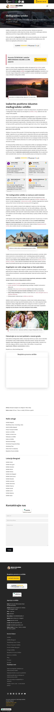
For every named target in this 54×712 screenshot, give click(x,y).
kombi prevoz (41, 259)
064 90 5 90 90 (40, 60)
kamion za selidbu (10, 261)
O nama (9, 660)
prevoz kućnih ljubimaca (21, 289)
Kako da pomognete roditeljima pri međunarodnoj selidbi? (15, 669)
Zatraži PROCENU (13, 578)
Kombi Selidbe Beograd (11, 427)
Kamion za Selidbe (10, 432)
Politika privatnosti (10, 704)
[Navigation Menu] (47, 6)
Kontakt (9, 662)
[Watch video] (25, 693)
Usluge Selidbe (11, 650)
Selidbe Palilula (9, 471)
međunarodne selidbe (26, 201)
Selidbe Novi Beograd (11, 474)
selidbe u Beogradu (40, 199)
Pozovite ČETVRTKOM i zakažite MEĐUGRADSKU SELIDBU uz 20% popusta (19, 60)
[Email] (22, 2)
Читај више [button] (9, 174)
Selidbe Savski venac (11, 476)
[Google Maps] (27, 397)
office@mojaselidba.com (14, 622)
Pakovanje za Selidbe (11, 436)
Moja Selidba (38, 67)
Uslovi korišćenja (10, 705)
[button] (27, 45)
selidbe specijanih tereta (14, 285)
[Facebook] (10, 693)
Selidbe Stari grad (10, 464)
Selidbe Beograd (10, 422)
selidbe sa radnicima (28, 296)
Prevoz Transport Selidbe (12, 429)
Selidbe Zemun (9, 469)
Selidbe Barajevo (10, 478)
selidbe (22, 71)
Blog (8, 657)
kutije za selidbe (17, 283)
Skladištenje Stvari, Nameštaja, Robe (14, 425)
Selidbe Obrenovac (10, 483)
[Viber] (13, 2)
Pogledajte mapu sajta (11, 702)
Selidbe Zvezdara (10, 467)
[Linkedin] (19, 693)
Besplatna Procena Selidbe (12, 451)
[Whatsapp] (16, 2)
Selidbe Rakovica (10, 493)
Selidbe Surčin (9, 490)
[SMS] (19, 2)
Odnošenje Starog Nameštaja (13, 444)
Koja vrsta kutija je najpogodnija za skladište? (15, 680)
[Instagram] (8, 693)
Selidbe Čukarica (10, 486)
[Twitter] (22, 693)
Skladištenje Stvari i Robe (13, 642)
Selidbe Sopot (9, 495)
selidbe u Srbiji (33, 111)
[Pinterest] (13, 693)
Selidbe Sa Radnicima (11, 434)
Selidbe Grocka (9, 488)
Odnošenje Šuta (9, 446)
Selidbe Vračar (9, 462)
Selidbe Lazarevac (10, 481)
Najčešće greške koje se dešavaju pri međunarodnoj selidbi (15, 676)
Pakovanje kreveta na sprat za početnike (16, 672)
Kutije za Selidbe (10, 439)
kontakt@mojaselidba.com (15, 625)
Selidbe (9, 637)
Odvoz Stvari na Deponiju (12, 448)
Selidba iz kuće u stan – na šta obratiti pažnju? (16, 684)
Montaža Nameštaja (10, 441)
